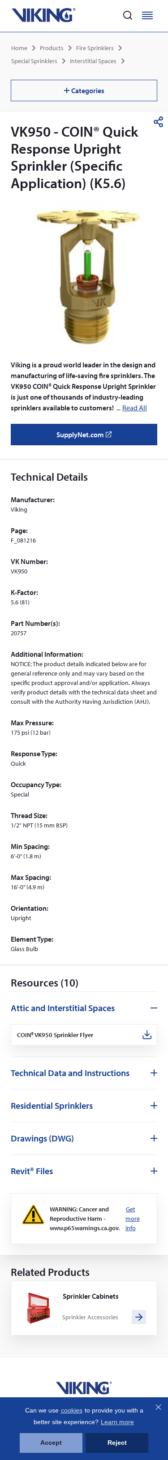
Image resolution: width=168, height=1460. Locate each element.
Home (19, 48)
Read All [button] (134, 407)
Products (52, 48)
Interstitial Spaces (93, 61)
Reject (117, 1442)
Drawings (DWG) (42, 1138)
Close (158, 1407)
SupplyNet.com (86, 437)
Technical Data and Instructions (70, 1072)
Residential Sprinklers (52, 1105)
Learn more (117, 1422)
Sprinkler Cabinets (91, 1296)
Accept (51, 1442)
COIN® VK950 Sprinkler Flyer (55, 1035)
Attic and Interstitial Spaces (63, 1007)
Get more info (132, 1218)
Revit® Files (32, 1170)
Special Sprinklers (34, 61)
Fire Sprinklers (95, 48)
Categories (87, 90)
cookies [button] (71, 1410)
